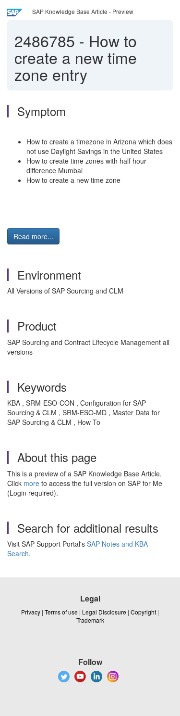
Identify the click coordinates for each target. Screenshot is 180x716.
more (31, 483)
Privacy (30, 612)
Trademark (90, 620)
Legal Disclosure (104, 612)
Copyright (143, 612)
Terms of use (61, 612)
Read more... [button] (33, 236)
